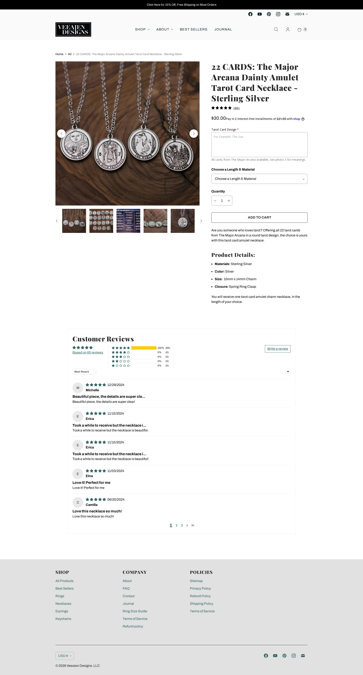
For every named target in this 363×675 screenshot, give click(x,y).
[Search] (276, 29)
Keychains (63, 619)
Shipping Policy (201, 603)
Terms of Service (135, 619)
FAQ (126, 588)
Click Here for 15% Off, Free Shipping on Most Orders (181, 4)
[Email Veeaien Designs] (287, 14)
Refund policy (133, 626)
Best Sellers (194, 29)
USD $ (299, 14)
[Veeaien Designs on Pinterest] (269, 14)
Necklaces (63, 603)
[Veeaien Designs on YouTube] (259, 14)
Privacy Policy (200, 588)
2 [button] (177, 525)
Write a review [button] (277, 348)
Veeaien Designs (79, 665)
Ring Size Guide (135, 611)
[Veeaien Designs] (73, 29)
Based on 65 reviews (87, 352)
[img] (96, 385)
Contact (129, 596)
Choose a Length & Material (233, 169)
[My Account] (288, 29)
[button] (121, 348)
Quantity (218, 191)
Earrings (61, 611)
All (69, 54)
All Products (64, 581)
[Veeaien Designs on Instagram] (278, 14)
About (162, 29)
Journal (223, 29)
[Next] (193, 133)
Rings (59, 596)
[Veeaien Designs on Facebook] (250, 14)
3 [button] (182, 525)
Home (59, 54)
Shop (140, 29)
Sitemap (196, 581)
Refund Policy (200, 596)
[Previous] (61, 133)
